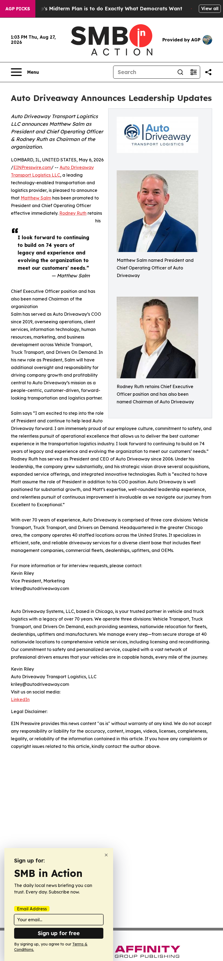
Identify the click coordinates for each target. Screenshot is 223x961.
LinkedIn (20, 699)
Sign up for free (59, 933)
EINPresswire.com (32, 167)
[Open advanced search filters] (193, 72)
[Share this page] (208, 72)
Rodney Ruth (72, 213)
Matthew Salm (36, 198)
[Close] (106, 855)
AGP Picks (17, 8)
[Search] (180, 72)
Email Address (32, 908)
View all (209, 8)
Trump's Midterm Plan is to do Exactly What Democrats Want (105, 8)
